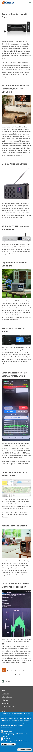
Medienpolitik (6, 703)
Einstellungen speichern (8, 744)
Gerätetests (5, 694)
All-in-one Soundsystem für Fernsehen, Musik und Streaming (15, 88)
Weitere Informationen (6, 727)
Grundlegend (8, 731)
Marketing (7, 738)
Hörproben (5, 700)
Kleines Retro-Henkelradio (14, 526)
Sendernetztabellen (8, 706)
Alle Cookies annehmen (24, 749)
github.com (5, 517)
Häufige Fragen (7, 697)
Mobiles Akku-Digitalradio (14, 164)
